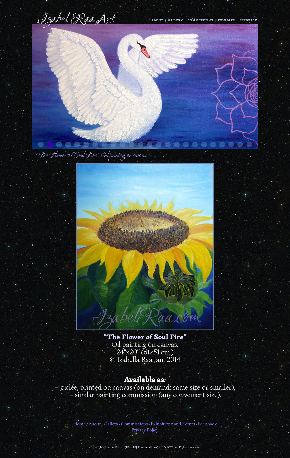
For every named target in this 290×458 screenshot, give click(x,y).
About (157, 20)
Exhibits (226, 20)
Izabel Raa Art (76, 19)
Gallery (175, 20)
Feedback (248, 20)
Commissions (200, 20)
